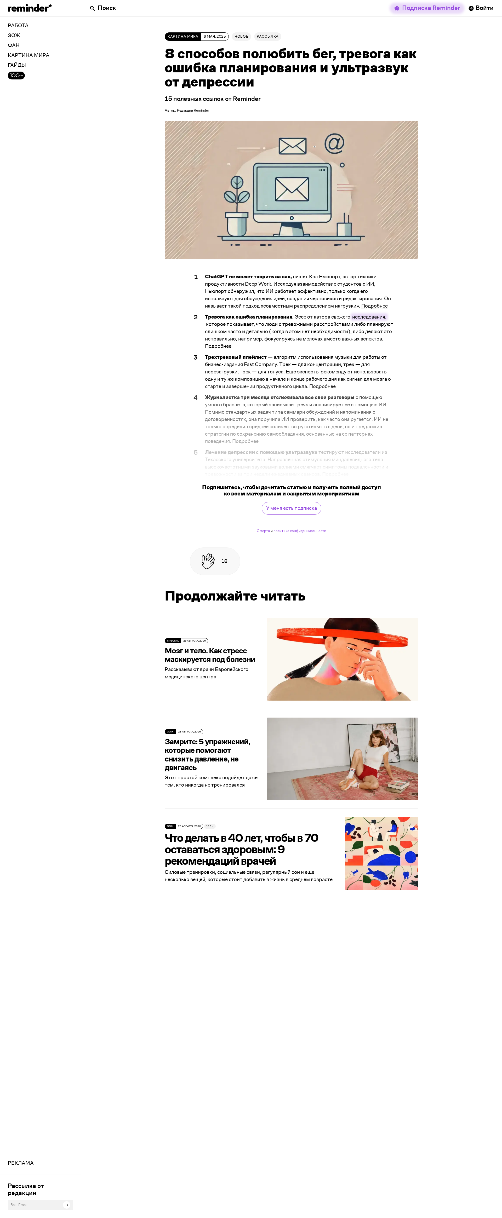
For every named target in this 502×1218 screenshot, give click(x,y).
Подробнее (374, 306)
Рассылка (268, 36)
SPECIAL (173, 640)
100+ (210, 826)
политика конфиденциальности (299, 531)
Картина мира (183, 36)
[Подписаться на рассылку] (66, 1205)
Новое (241, 36)
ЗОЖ (170, 731)
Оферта (263, 531)
